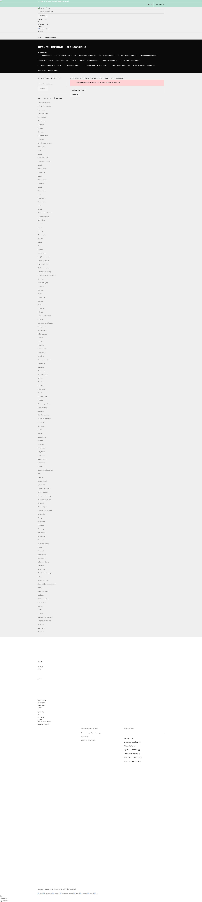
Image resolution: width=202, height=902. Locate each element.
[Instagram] (83, 746)
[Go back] (40, 42)
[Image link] (46, 807)
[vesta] (101, 682)
